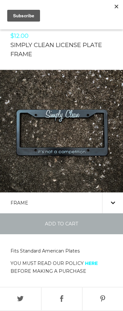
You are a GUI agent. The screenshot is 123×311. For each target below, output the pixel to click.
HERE (91, 263)
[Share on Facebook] (62, 298)
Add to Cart (61, 224)
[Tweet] (20, 298)
